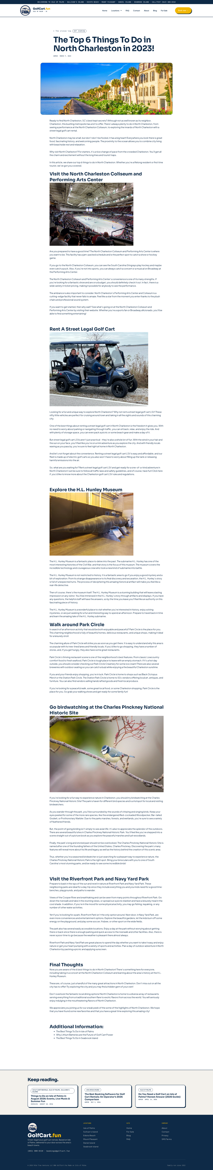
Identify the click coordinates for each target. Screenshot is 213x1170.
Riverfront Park (116, 883)
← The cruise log (62, 31)
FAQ (127, 10)
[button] (53, 818)
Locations (115, 10)
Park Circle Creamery (105, 663)
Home (104, 10)
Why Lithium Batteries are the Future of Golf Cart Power (84, 1034)
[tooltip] (53, 818)
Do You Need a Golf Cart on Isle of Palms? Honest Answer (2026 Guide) (159, 1095)
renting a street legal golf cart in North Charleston (104, 425)
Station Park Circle (72, 677)
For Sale (164, 10)
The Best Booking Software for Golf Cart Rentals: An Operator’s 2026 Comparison (105, 1097)
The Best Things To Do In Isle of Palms (75, 1031)
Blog (155, 10)
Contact (136, 10)
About (146, 10)
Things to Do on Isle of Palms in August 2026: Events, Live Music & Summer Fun (50, 1099)
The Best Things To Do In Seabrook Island (77, 1038)
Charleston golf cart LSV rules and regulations (110, 474)
